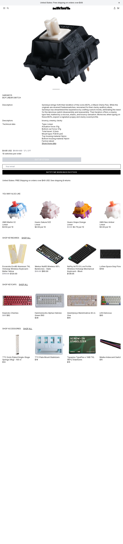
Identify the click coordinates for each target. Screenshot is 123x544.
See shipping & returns (60, 180)
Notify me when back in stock (61, 172)
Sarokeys (7, 95)
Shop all (26, 238)
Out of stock (42, 159)
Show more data (49, 143)
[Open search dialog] (8, 8)
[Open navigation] (4, 8)
